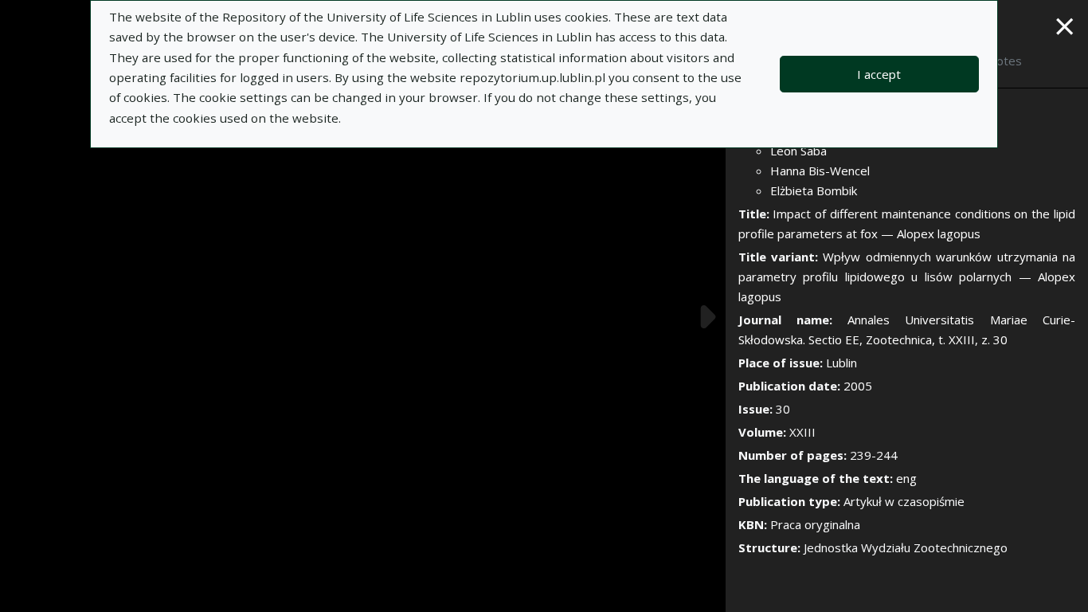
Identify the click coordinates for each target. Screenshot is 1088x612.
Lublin (841, 363)
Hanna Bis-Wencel (820, 170)
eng (906, 478)
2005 (857, 386)
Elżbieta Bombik (813, 190)
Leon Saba (798, 151)
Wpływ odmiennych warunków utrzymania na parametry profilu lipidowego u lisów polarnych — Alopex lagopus (906, 276)
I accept (879, 74)
